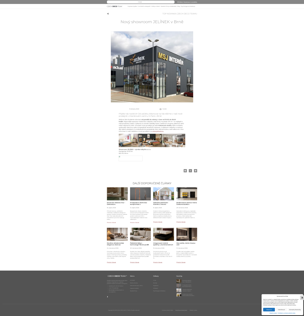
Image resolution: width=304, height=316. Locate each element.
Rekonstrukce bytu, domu (136, 285)
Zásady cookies (273, 313)
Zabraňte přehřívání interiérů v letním (160, 203)
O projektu (193, 2)
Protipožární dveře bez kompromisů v (138, 203)
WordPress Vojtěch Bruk (181, 310)
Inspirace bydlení (132, 6)
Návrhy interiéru (134, 283)
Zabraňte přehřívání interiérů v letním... (187, 290)
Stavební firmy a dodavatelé (169, 6)
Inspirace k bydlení (134, 288)
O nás (154, 280)
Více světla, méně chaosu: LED (185, 244)
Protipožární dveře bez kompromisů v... (187, 285)
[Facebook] (185, 170)
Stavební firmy (133, 290)
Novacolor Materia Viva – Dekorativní (116, 203)
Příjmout (269, 309)
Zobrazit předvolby (295, 309)
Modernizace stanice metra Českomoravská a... (188, 295)
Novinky (155, 283)
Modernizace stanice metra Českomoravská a (186, 203)
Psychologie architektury (188, 6)
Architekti (132, 280)
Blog (178, 6)
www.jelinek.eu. (158, 131)
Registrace (187, 2)
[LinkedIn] (195, 170)
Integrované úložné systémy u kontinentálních (163, 244)
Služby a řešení (155, 6)
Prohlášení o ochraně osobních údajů (286, 313)
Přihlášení (180, 2)
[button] (301, 296)
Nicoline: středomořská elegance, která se (115, 244)
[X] (190, 170)
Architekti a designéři (144, 6)
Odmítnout (281, 309)
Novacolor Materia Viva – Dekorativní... (187, 281)
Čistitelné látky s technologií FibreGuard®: (139, 244)
